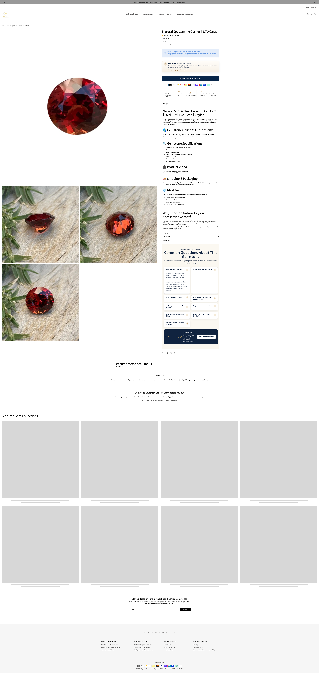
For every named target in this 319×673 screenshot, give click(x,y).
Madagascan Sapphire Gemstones (143, 650)
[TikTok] (159, 633)
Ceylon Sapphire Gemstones (142, 647)
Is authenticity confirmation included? (175, 323)
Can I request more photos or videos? (175, 315)
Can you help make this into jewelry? (202, 315)
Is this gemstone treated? (174, 297)
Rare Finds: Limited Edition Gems (110, 647)
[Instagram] (156, 633)
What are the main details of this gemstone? (202, 298)
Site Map (195, 645)
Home (3, 25)
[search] (308, 14)
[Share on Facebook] (167, 353)
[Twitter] (148, 633)
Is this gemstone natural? (174, 270)
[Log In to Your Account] (311, 14)
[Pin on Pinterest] (175, 353)
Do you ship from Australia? (202, 306)
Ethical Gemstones (166, 669)
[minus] (164, 45)
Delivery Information (169, 647)
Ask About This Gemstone (206, 337)
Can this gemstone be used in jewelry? (175, 306)
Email (132, 609)
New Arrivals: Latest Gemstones (110, 645)
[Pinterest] (152, 633)
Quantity (164, 41)
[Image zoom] (79, 107)
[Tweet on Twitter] (171, 353)
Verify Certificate (168, 650)
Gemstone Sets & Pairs (107, 650)
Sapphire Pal (144, 669)
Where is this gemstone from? (203, 270)
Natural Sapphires (155, 669)
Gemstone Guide (198, 647)
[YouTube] (163, 633)
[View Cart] (315, 14)
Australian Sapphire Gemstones (143, 645)
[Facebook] (145, 633)
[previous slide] (4, 2)
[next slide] (314, 2)
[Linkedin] (167, 633)
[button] (190, 78)
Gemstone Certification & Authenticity (204, 650)
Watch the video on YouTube (171, 173)
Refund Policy (167, 645)
